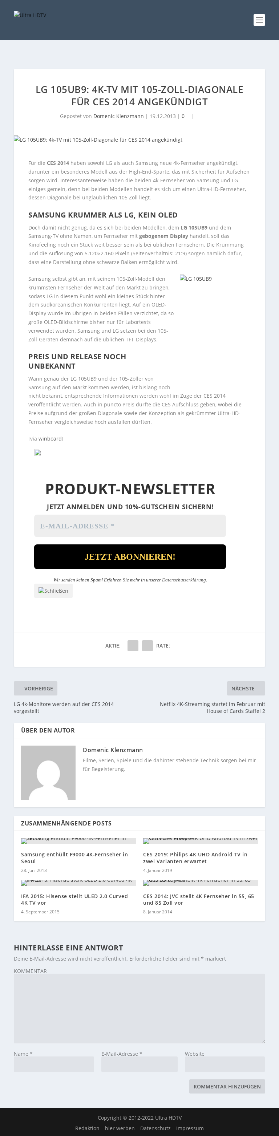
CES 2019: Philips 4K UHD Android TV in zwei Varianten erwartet (195, 857)
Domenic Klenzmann (118, 116)
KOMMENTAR (30, 970)
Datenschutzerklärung (184, 580)
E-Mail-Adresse (121, 1053)
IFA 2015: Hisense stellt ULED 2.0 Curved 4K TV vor (74, 899)
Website (195, 1053)
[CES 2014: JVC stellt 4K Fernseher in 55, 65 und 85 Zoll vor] (200, 883)
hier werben (120, 1128)
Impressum (190, 1128)
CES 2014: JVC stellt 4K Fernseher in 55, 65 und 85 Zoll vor (198, 899)
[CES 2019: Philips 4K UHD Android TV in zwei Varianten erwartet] (200, 841)
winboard (50, 438)
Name (23, 1053)
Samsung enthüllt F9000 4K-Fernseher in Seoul (74, 857)
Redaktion (87, 1128)
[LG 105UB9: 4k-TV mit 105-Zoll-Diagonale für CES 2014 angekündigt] (139, 139)
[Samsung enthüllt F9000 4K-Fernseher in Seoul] (78, 841)
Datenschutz (155, 1128)
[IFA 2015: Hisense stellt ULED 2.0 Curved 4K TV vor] (78, 883)
